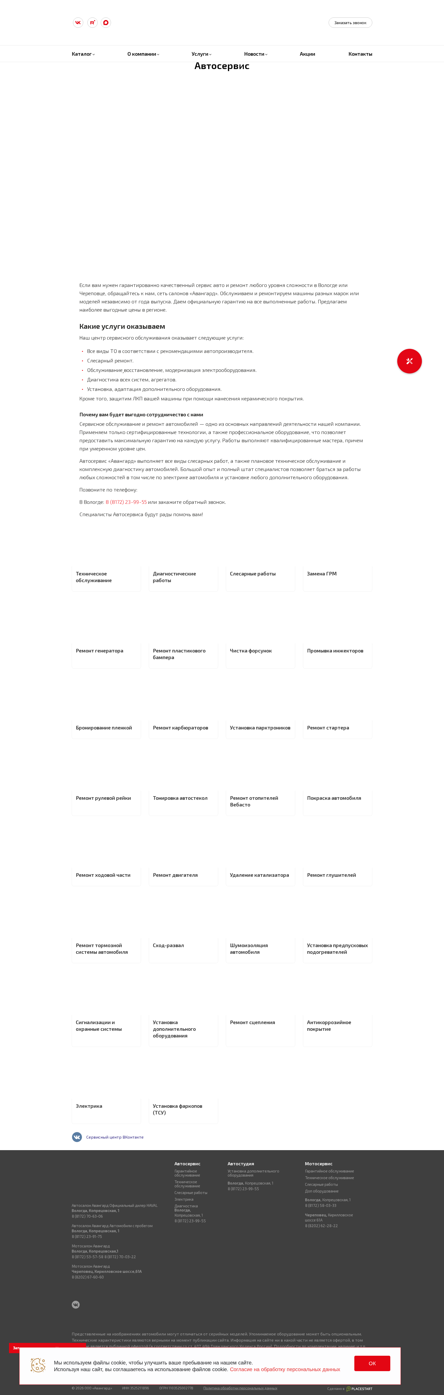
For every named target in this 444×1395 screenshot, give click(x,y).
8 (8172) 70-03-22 (120, 1256)
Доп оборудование (322, 1191)
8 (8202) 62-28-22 (321, 1225)
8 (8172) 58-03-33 (320, 1205)
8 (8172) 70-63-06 (87, 1216)
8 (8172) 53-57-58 (87, 1256)
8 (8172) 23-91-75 (87, 1236)
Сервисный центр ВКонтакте (115, 1136)
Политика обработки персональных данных (240, 1388)
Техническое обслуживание (187, 1184)
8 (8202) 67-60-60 (88, 1277)
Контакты (360, 54)
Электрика (183, 1199)
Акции (307, 54)
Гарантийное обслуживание (187, 1173)
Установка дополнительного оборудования (253, 1173)
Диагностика (186, 1206)
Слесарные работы (190, 1192)
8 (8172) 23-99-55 (126, 502)
